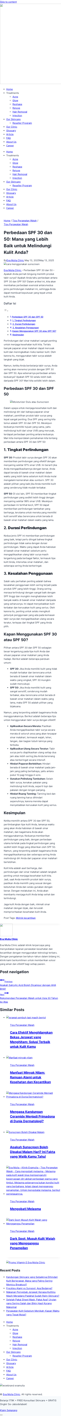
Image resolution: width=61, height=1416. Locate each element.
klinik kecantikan (26, 917)
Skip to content (8, 1)
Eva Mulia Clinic (15, 260)
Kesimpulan (18, 334)
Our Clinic (11, 126)
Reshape (17, 104)
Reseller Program (22, 123)
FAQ (8, 138)
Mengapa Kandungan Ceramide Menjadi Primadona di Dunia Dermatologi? (32, 1116)
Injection (17, 115)
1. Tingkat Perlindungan (24, 320)
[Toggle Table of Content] (6, 310)
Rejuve (16, 107)
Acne (15, 96)
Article (10, 134)
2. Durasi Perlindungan (24, 324)
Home (9, 89)
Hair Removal (20, 111)
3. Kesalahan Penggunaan (26, 327)
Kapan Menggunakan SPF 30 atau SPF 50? (34, 331)
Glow (15, 100)
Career (10, 145)
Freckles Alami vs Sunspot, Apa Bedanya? (29, 1288)
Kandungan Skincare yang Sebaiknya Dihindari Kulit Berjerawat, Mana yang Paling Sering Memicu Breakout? (32, 1281)
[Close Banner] (1, 1414)
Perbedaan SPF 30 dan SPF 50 (27, 317)
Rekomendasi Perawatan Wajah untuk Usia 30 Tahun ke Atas (29, 998)
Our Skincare (13, 119)
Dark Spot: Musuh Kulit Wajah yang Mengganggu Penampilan (32, 1243)
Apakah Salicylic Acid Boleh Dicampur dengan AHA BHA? (28, 985)
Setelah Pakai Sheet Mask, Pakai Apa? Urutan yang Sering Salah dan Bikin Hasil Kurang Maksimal (31, 1303)
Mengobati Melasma (25, 1209)
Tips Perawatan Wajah (16, 224)
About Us (11, 141)
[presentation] (33, 1017)
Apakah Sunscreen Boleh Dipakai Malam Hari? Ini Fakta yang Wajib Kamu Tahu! (32, 1151)
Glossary (11, 130)
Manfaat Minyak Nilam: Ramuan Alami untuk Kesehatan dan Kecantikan (30, 1077)
